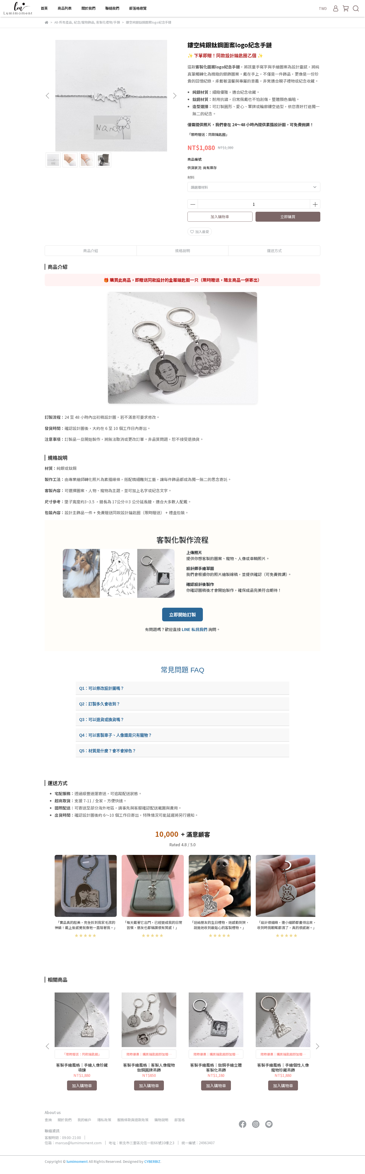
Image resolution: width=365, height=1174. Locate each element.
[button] (175, 96)
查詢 (48, 1119)
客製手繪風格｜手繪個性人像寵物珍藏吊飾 (283, 1067)
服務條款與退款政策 (132, 1119)
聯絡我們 (112, 8)
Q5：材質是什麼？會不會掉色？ (107, 751)
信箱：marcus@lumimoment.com (73, 1142)
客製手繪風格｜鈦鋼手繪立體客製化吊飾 (216, 1067)
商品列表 (65, 8)
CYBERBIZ (152, 1161)
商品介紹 (90, 250)
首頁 (44, 8)
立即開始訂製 (182, 614)
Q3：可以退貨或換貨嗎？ (101, 720)
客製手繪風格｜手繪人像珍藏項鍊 (82, 1067)
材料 (190, 177)
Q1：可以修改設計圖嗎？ (101, 688)
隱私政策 (104, 1119)
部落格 (179, 1119)
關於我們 (88, 8)
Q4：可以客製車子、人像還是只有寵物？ (115, 735)
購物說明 (161, 1119)
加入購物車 (220, 216)
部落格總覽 (137, 8)
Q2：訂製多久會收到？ (99, 704)
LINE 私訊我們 (194, 629)
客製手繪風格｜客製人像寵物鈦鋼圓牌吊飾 (149, 1067)
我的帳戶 (84, 1119)
